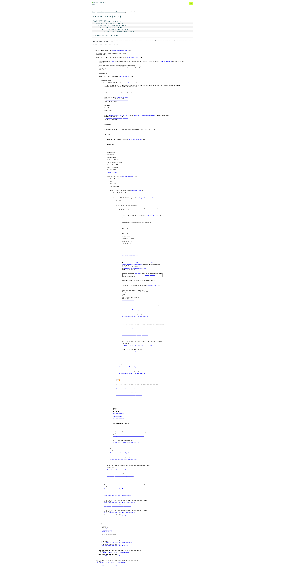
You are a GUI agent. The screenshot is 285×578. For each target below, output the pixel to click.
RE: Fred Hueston (99, 21)
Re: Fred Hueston (101, 23)
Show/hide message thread (99, 20)
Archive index (97, 16)
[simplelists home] (99, 3)
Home (93, 12)
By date (116, 16)
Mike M (104, 35)
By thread (108, 16)
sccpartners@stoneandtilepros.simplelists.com (111, 12)
